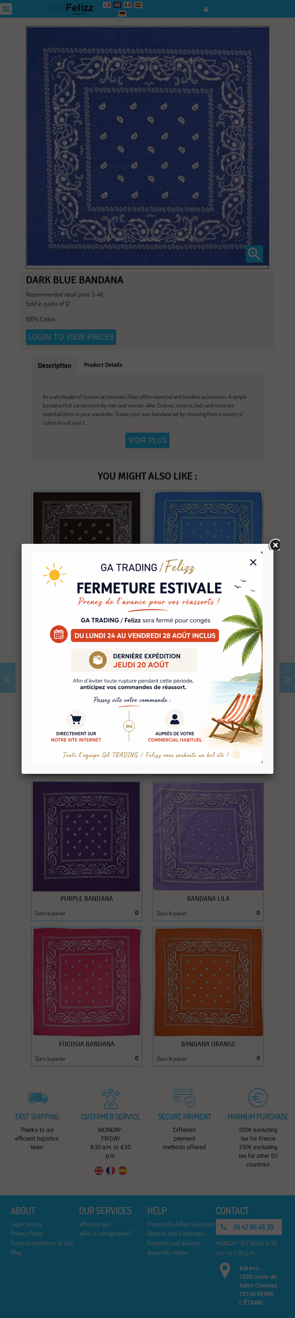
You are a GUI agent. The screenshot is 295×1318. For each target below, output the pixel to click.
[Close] (273, 543)
